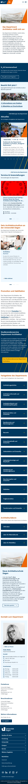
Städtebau (6, 489)
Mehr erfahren (8, 278)
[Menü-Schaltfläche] (23, 2)
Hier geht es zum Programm (9, 77)
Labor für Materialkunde (10, 535)
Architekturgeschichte (9, 385)
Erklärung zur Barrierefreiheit (9, 766)
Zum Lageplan (5, 720)
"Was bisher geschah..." (9, 605)
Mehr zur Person (9, 646)
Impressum (4, 759)
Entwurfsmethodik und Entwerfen (10, 442)
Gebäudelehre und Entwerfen (12, 451)
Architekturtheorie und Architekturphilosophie (10, 404)
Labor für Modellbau (9, 543)
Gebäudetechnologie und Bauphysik (11, 461)
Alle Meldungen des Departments (18, 113)
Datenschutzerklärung (7, 763)
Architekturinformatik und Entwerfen (11, 394)
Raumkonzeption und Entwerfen (9, 480)
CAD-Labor (6, 526)
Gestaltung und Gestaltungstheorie (9, 470)
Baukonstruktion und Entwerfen (9, 413)
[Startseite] (8, 729)
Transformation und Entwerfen (12, 508)
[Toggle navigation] (25, 2)
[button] (10, 284)
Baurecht (6, 432)
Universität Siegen (10, 776)
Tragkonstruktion (8, 499)
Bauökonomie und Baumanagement (8, 423)
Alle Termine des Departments (19, 172)
